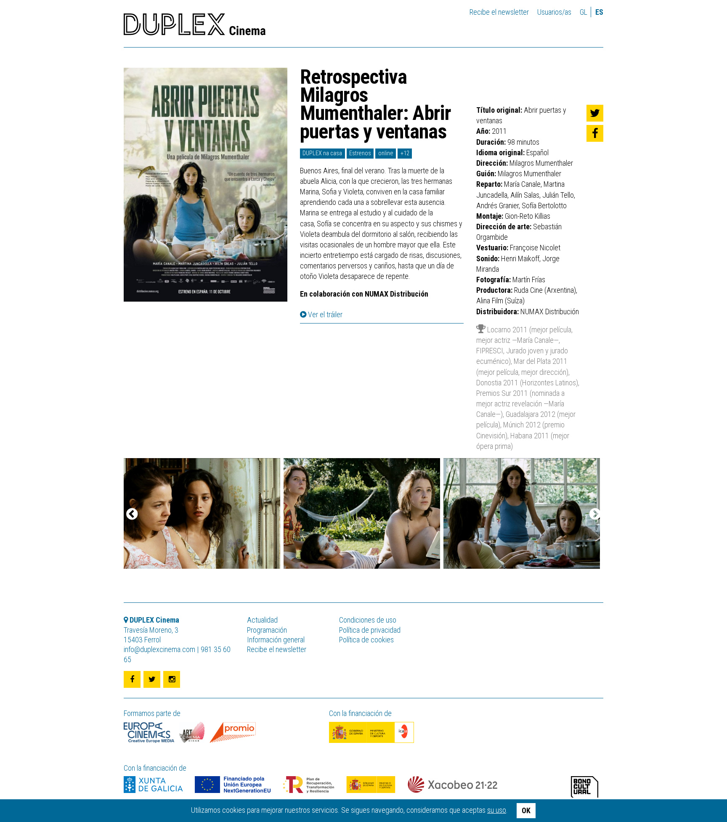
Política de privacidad (370, 630)
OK (526, 810)
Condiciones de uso (367, 619)
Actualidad (262, 619)
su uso (496, 810)
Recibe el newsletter (499, 12)
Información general (276, 639)
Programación (267, 630)
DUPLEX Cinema (194, 26)
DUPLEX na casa (322, 153)
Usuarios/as (554, 12)
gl (583, 12)
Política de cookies (366, 639)
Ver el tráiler (324, 314)
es (599, 12)
